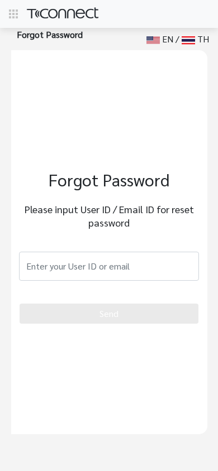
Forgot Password (50, 34)
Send (109, 313)
